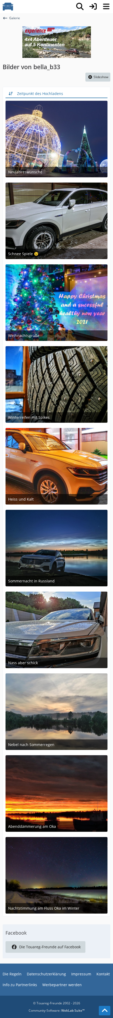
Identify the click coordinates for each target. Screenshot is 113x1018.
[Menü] (106, 6)
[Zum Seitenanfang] (104, 1010)
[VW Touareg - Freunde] (8, 6)
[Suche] (80, 6)
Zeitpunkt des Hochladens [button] (40, 93)
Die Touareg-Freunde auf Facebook (50, 946)
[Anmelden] (93, 6)
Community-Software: (57, 1010)
